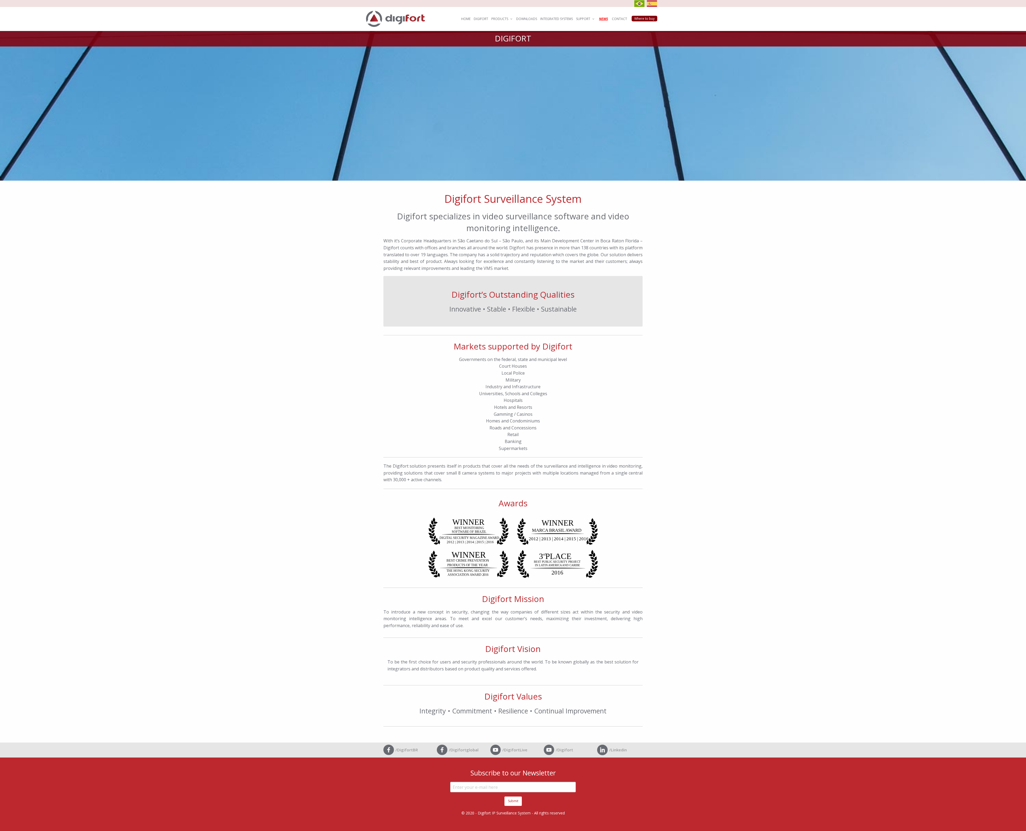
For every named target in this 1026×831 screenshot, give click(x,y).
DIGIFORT (481, 19)
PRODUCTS (500, 19)
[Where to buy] (644, 7)
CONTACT (619, 19)
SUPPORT (583, 19)
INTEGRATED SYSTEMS (556, 19)
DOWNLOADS (526, 19)
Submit (513, 801)
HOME (466, 19)
